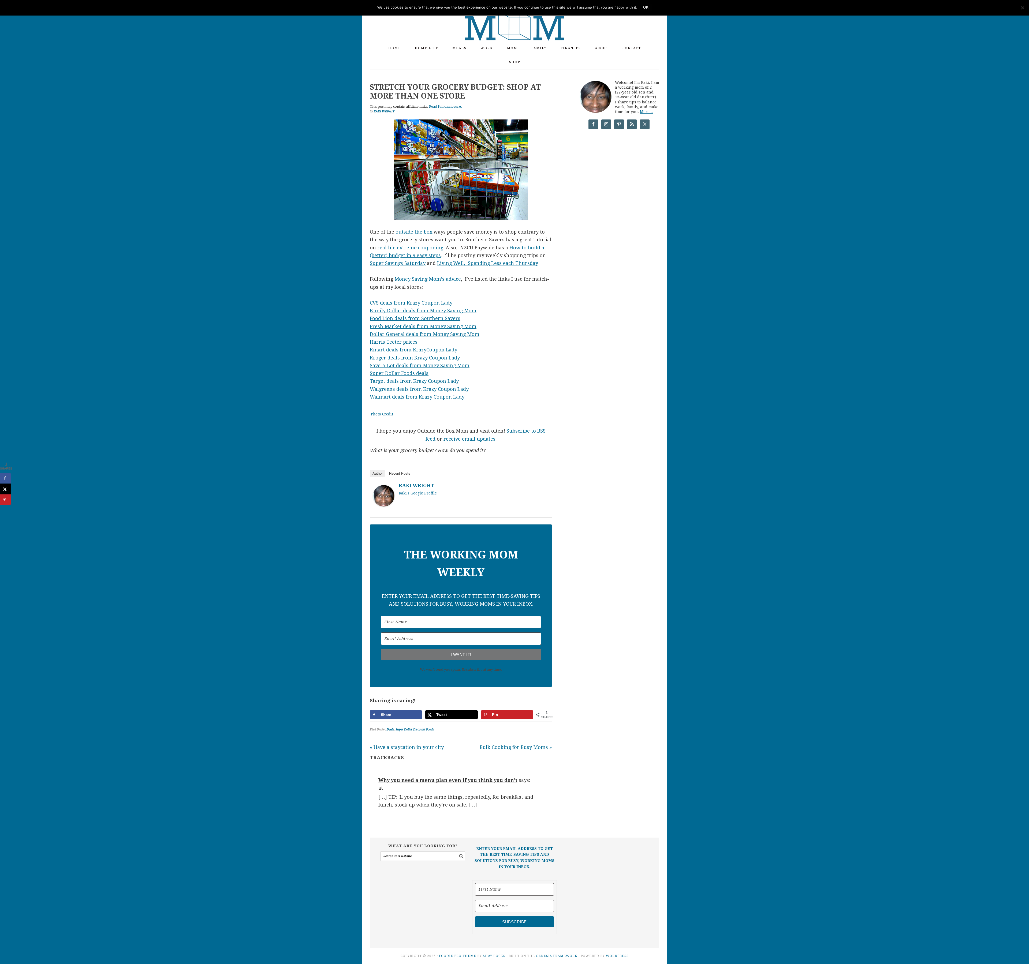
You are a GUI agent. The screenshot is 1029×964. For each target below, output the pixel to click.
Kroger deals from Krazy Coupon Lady (415, 358)
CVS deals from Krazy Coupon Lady (411, 303)
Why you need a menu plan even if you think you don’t (447, 780)
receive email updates (469, 439)
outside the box (414, 232)
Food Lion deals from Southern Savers (415, 318)
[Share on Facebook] (5, 478)
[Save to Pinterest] (5, 499)
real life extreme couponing (410, 247)
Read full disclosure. (445, 106)
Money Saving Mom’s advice (427, 279)
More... (646, 112)
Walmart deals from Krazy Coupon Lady (417, 397)
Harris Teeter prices (393, 342)
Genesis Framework (556, 956)
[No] (1022, 7)
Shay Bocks (494, 956)
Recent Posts (399, 473)
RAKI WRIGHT (416, 485)
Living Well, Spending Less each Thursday (487, 263)
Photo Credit (381, 414)
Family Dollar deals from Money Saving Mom (423, 310)
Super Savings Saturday (398, 263)
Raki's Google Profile (418, 493)
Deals (390, 729)
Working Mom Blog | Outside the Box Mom (514, 17)
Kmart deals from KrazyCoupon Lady (413, 349)
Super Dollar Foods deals (399, 373)
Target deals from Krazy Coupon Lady (414, 381)
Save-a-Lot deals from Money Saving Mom (419, 365)
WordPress (617, 956)
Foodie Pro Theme (457, 956)
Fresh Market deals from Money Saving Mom (423, 326)
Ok (645, 7)
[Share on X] (5, 489)
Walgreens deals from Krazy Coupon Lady (419, 389)
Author (377, 473)
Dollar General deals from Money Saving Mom (424, 334)
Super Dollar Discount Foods (415, 729)
